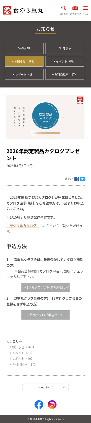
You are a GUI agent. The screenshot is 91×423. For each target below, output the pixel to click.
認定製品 (64, 13)
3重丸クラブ (75, 13)
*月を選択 (65, 48)
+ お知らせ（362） (24, 61)
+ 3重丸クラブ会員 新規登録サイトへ (47, 287)
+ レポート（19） (24, 74)
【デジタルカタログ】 (23, 225)
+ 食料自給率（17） (65, 74)
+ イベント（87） (65, 61)
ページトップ (45, 387)
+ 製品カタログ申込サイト (45, 314)
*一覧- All (24, 48)
